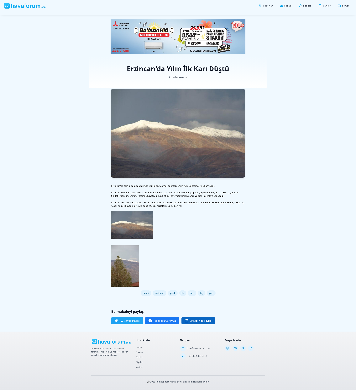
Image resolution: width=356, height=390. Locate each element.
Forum (139, 352)
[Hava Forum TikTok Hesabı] (251, 348)
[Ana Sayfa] (25, 5)
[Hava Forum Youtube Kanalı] (235, 348)
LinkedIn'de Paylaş (201, 320)
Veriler (139, 367)
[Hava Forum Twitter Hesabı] (243, 348)
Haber (139, 347)
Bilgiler (139, 362)
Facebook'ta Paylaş (165, 320)
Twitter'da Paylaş (130, 320)
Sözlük (139, 357)
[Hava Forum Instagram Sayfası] (227, 348)
